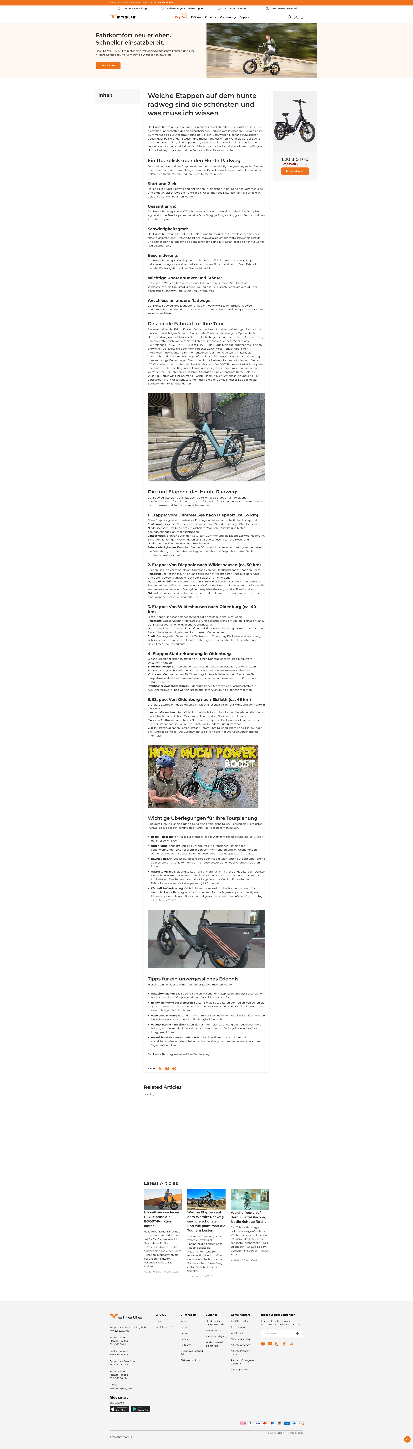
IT (290, 1433)
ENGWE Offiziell (124, 1437)
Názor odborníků (240, 1339)
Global (270, 1433)
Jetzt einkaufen (295, 171)
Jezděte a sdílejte (240, 1321)
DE (281, 1433)
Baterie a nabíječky (216, 1336)
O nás (159, 1321)
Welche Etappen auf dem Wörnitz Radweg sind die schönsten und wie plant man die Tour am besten (206, 1221)
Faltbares (186, 1344)
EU (275, 1433)
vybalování (237, 1333)
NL (296, 1433)
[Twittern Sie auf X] (160, 1068)
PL (299, 1433)
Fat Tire (185, 1327)
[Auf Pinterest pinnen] (174, 1068)
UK (284, 1433)
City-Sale (181, 17)
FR (288, 1433)
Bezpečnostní (213, 1330)
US (278, 1433)
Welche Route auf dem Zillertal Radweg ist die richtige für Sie (249, 1217)
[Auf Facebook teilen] (167, 1068)
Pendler (185, 1339)
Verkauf (185, 1321)
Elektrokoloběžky (190, 1360)
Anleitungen (238, 1327)
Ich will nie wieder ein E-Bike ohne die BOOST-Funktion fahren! (162, 1219)
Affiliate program (240, 1344)
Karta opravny (239, 1369)
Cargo (184, 1333)
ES (293, 1433)
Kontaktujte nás (164, 1327)
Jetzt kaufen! (108, 65)
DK (302, 1433)
